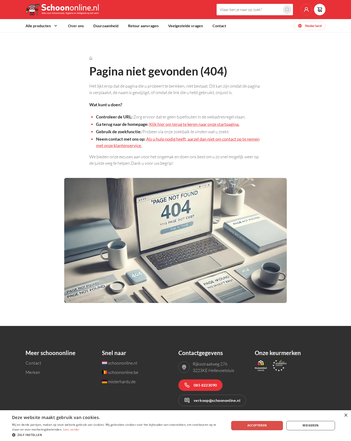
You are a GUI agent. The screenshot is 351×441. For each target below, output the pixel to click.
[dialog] (175, 425)
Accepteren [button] (257, 425)
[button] (117, 434)
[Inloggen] (306, 9)
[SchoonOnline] (63, 9)
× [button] (345, 415)
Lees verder (71, 429)
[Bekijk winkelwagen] (319, 9)
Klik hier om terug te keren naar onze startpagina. (194, 124)
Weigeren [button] (311, 425)
